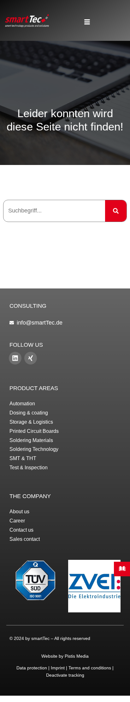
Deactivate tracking (65, 675)
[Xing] (30, 358)
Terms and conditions (89, 667)
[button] (86, 22)
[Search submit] (116, 211)
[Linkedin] (15, 358)
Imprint (58, 667)
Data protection (31, 667)
